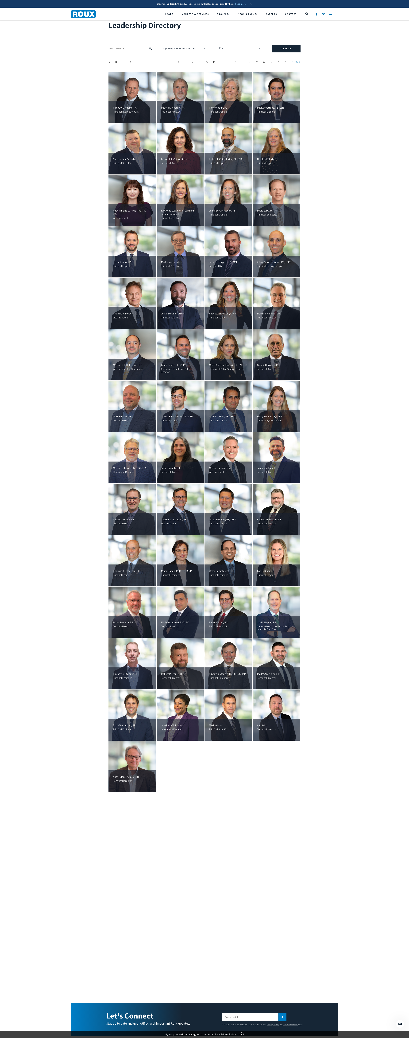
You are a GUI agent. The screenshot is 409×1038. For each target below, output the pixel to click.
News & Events (248, 14)
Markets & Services (195, 14)
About (169, 14)
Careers (271, 14)
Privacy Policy (273, 1024)
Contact (291, 14)
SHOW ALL (297, 62)
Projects (223, 14)
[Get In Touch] (400, 1024)
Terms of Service (290, 1024)
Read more (240, 3)
